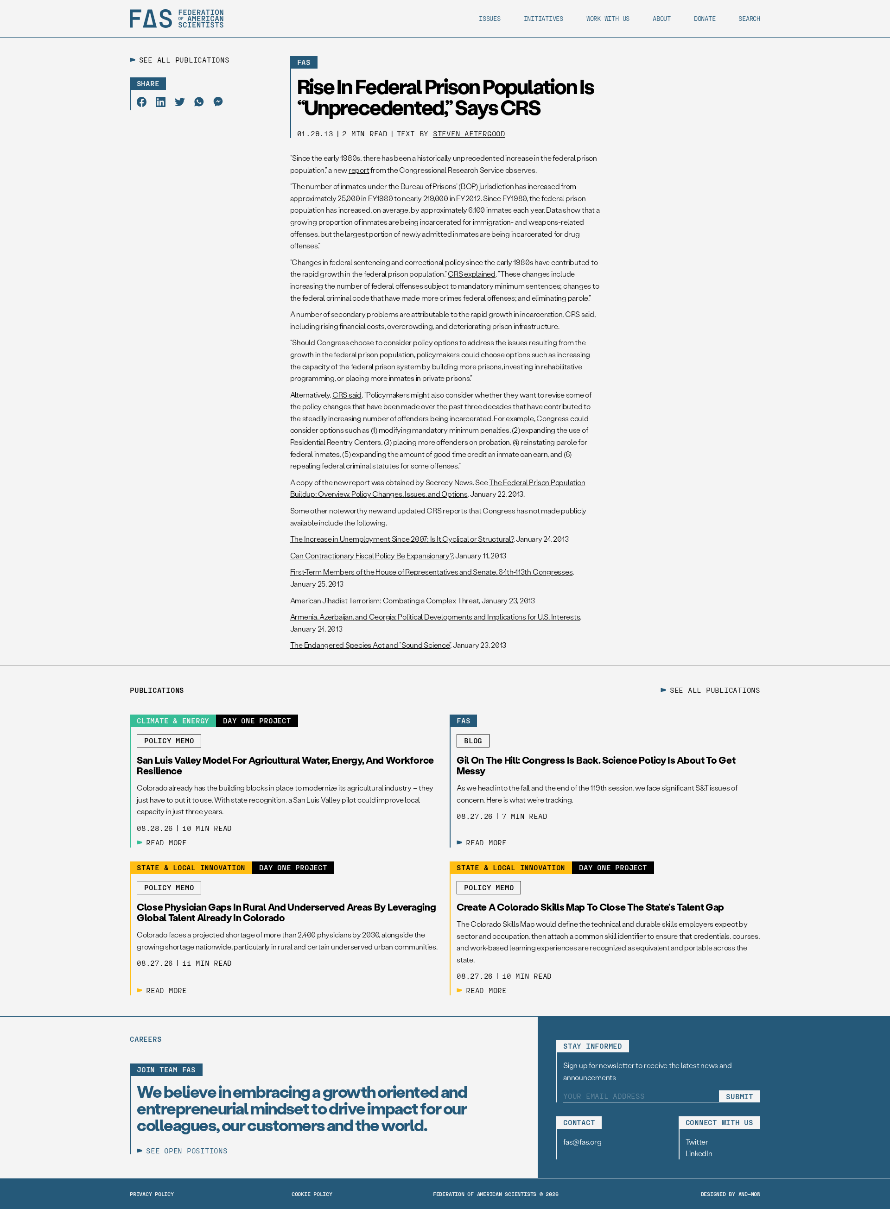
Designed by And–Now (730, 1193)
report (359, 170)
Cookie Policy (312, 1193)
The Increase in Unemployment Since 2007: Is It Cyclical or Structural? (402, 539)
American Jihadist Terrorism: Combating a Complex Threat (384, 600)
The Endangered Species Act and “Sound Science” (370, 645)
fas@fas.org (582, 1141)
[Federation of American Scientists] (176, 18)
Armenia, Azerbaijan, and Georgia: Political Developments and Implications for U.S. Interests (435, 616)
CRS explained (472, 274)
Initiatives (543, 18)
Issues (490, 18)
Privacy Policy (152, 1193)
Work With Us (607, 18)
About (662, 18)
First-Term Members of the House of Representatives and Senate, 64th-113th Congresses (431, 571)
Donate (705, 18)
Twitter (697, 1141)
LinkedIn (699, 1153)
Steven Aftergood (469, 133)
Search (749, 18)
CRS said (347, 394)
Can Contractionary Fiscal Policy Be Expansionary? (371, 555)
